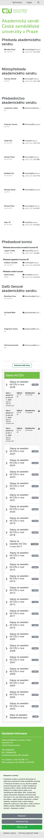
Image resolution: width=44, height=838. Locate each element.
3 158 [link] (32, 81)
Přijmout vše (22, 827)
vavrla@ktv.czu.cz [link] (31, 275)
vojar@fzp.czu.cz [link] (31, 222)
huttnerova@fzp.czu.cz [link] (33, 345)
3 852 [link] (32, 225)
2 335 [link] (32, 52)
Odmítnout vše (22, 821)
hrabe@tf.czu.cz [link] (31, 141)
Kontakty (18, 2)
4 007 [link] (32, 208)
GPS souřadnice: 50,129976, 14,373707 (18, 762)
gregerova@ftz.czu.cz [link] (33, 329)
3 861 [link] (32, 253)
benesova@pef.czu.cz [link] (33, 296)
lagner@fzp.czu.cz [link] (31, 251)
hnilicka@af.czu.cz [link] (31, 263)
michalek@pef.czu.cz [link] (32, 49)
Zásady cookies (10, 833)
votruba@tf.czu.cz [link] (32, 79)
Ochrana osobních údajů (28, 833)
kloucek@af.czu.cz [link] (32, 157)
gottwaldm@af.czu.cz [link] (33, 312)
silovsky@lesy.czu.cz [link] (32, 190)
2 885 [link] (32, 159)
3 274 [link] (32, 143)
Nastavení (22, 816)
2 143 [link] (32, 176)
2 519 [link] (32, 265)
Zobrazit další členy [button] (22, 365)
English (29, 2)
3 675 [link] (32, 277)
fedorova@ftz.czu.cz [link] (32, 124)
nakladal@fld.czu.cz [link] (32, 173)
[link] (22, 11)
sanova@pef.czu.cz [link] (32, 206)
